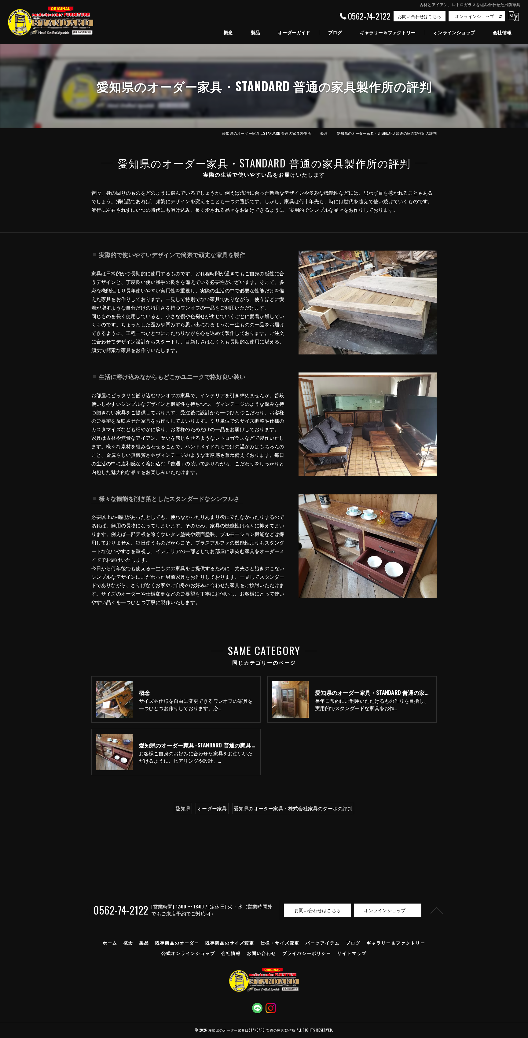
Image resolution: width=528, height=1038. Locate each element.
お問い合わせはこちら (419, 16)
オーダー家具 (212, 808)
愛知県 (182, 808)
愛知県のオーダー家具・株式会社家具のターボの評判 (293, 808)
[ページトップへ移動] (437, 910)
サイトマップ (352, 953)
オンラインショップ (474, 16)
